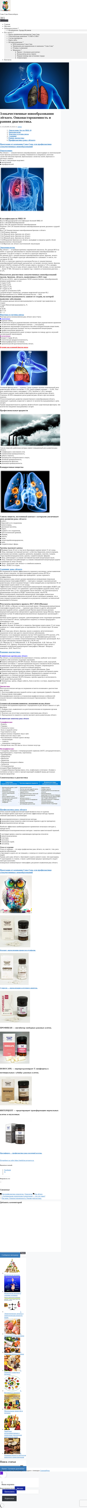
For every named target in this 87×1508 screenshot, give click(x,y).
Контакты (7, 60)
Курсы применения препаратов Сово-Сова (23, 34)
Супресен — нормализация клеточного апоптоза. (19, 988)
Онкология (28, 1194)
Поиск (23, 1253)
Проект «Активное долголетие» (28, 52)
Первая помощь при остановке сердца (31, 56)
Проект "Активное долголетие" (13, 1469)
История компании (15, 42)
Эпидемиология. (7, 247)
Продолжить (9, 1491)
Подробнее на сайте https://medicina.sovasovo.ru (17, 1160)
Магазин (7, 26)
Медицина (16, 50)
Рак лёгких (39, 1194)
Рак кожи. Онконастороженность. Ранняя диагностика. (22, 1198)
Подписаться (9, 1498)
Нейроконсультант (11, 28)
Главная (7, 24)
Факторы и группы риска (12, 315)
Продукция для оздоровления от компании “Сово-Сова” (33, 46)
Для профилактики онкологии (13, 1194)
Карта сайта (12, 40)
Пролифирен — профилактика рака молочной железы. (21, 1153)
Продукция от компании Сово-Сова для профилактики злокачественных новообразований (25, 145)
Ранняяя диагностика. (10, 652)
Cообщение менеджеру (10, 1255)
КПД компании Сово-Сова (22, 44)
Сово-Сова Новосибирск (9, 14)
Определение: (6, 150)
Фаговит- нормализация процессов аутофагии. (18, 950)
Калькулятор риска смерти (26, 54)
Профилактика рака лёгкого (13, 809)
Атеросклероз (22, 58)
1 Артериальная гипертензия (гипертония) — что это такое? (23, 1196)
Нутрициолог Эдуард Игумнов (19, 30)
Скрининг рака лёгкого (11, 569)
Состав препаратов (15, 38)
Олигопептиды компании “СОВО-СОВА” (23, 36)
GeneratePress (45, 1470)
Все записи (8, 32)
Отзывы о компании (20, 48)
